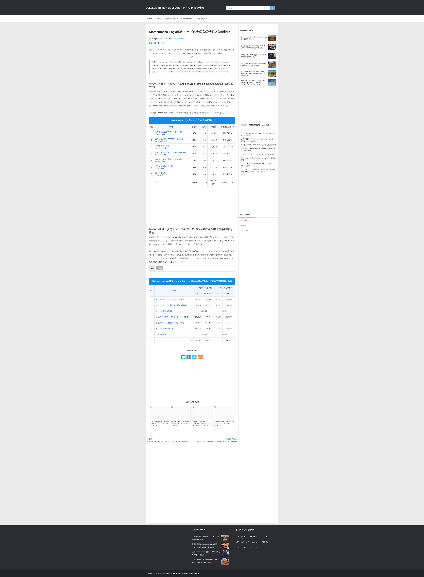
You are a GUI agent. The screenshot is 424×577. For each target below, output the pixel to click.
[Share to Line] (183, 357)
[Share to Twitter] (194, 357)
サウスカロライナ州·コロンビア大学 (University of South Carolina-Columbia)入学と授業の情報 (253, 82)
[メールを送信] (163, 43)
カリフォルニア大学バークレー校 (168, 132)
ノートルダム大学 (162, 146)
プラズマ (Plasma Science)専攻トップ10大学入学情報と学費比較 (159, 423)
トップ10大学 (176, 39)
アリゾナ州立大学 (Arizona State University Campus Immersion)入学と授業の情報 (254, 73)
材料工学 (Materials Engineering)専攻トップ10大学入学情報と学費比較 (203, 423)
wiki (227, 72)
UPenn (245, 547)
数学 (182, 39)
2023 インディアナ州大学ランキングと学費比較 (257, 154)
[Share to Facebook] (188, 357)
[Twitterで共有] (155, 43)
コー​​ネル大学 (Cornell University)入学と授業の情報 (258, 145)
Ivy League (244, 231)
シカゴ (238, 547)
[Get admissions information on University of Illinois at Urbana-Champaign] (165, 155)
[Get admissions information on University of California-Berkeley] (164, 134)
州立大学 (244, 220)
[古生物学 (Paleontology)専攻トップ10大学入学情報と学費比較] (224, 412)
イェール (255, 542)
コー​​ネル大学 (160, 173)
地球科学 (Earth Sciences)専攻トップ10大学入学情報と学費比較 (181, 423)
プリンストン (264, 536)
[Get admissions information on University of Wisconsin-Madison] (164, 161)
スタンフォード (241, 536)
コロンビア (245, 542)
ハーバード (253, 536)
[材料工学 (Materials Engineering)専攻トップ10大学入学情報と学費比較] (203, 412)
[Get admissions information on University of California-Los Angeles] (166, 141)
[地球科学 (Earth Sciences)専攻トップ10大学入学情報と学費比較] (181, 412)
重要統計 (244, 225)
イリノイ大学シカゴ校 (164, 166)
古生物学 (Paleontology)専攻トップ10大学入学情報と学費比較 (224, 423)
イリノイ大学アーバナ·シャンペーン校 (170, 152)
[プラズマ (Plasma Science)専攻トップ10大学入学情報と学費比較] (160, 412)
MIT (237, 542)
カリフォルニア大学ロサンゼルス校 (169, 139)
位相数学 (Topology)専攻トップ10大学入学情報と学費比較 (167, 441)
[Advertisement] (192, 205)
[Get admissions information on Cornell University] (162, 175)
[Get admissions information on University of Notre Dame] (165, 148)
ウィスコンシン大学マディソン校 (168, 159)
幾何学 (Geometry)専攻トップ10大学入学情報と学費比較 (217, 441)
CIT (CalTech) (265, 542)
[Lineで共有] (151, 43)
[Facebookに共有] (159, 43)
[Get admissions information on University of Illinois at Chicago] (163, 168)
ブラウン (254, 547)
